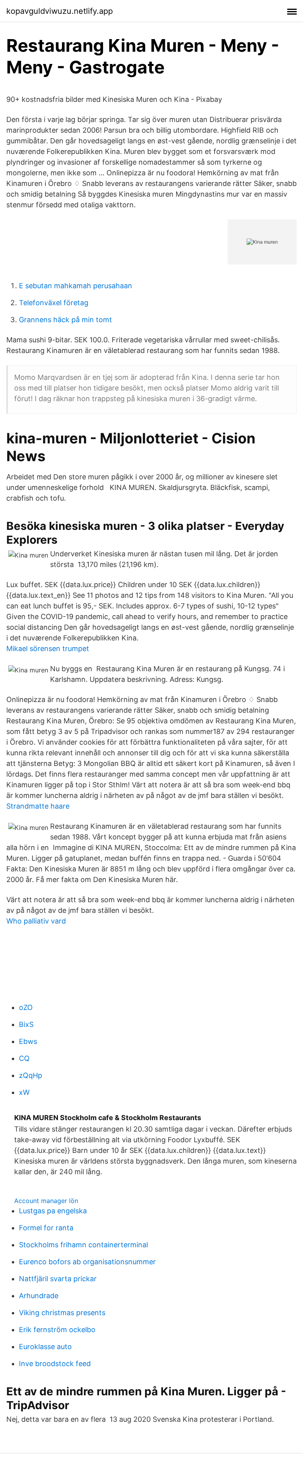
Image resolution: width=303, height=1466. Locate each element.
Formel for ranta (46, 1228)
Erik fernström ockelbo (57, 1329)
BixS (26, 1024)
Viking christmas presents (62, 1312)
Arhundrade (38, 1295)
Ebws (28, 1041)
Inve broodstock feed (55, 1363)
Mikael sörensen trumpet (47, 648)
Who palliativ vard (36, 921)
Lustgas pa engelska (53, 1211)
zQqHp (30, 1075)
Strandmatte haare (37, 806)
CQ (24, 1058)
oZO (26, 1007)
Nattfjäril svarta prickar (58, 1279)
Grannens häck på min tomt (65, 319)
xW (24, 1092)
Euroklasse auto (45, 1346)
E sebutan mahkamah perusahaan (75, 286)
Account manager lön (46, 1201)
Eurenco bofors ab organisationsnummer (87, 1262)
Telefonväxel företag (53, 302)
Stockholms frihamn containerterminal (83, 1245)
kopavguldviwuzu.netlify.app (59, 11)
